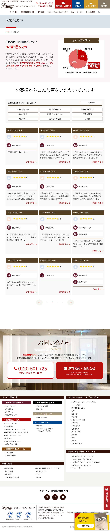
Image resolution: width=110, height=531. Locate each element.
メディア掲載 (76, 432)
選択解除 (91, 103)
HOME (7, 32)
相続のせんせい (41, 417)
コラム (38, 477)
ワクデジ (39, 426)
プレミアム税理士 (42, 406)
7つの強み (75, 423)
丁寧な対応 (87, 114)
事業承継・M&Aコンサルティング (16, 432)
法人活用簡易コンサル (12, 441)
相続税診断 (9, 426)
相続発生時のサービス (14, 402)
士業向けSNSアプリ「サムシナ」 (83, 459)
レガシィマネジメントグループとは (57, 12)
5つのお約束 (76, 426)
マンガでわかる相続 (12, 477)
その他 (87, 119)
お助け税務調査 (10, 455)
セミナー (39, 474)
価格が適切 (23, 114)
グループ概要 (76, 405)
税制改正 (8, 474)
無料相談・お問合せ (74, 512)
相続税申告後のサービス (15, 449)
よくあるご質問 (90, 12)
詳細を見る (30, 162)
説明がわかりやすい (55, 114)
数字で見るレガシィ (78, 408)
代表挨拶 (75, 417)
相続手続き (9, 412)
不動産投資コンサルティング (15, 429)
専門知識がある (55, 110)
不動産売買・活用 (11, 415)
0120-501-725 (46, 3)
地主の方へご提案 (11, 444)
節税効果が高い (87, 110)
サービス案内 (14, 12)
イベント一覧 (76, 468)
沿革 (73, 411)
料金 (72, 12)
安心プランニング (11, 423)
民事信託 (8, 438)
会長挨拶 (75, 414)
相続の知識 (40, 12)
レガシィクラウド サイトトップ (82, 456)
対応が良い (23, 119)
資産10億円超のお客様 (27, 12)
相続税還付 (9, 452)
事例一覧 (39, 409)
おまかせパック (10, 406)
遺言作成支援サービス (12, 435)
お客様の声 (75, 429)
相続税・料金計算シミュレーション (48, 468)
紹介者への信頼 (55, 119)
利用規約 (73, 527)
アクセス (79, 12)
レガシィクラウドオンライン (81, 465)
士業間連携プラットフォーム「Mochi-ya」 (86, 462)
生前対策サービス (13, 420)
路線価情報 (9, 471)
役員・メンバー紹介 (78, 420)
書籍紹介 (75, 435)
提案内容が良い (23, 110)
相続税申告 (9, 409)
